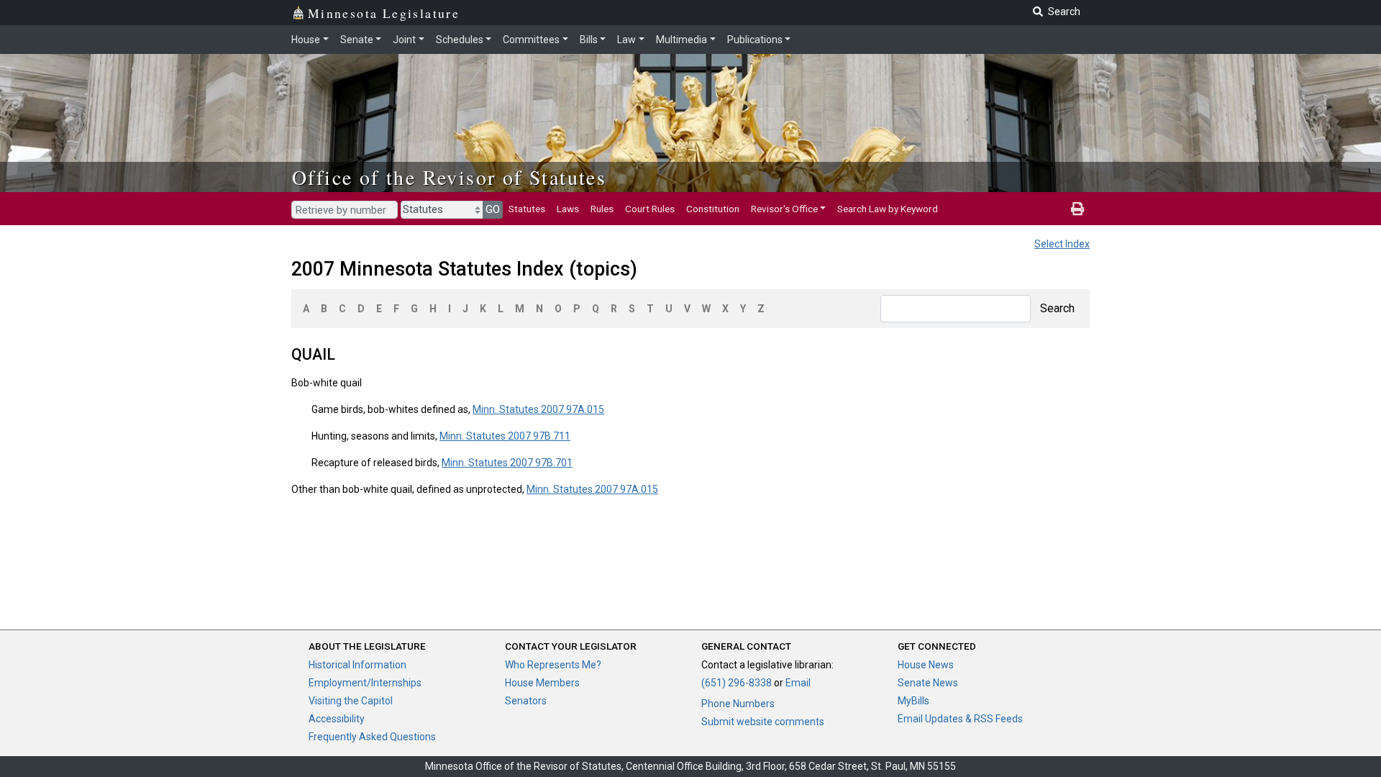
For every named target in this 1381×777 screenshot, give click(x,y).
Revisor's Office (784, 208)
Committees (531, 39)
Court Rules (650, 208)
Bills (589, 39)
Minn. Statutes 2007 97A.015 (538, 409)
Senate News (928, 683)
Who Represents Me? (553, 665)
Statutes (527, 208)
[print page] (1077, 208)
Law (626, 39)
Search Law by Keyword (887, 208)
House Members (542, 683)
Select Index (1062, 244)
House (305, 39)
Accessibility (337, 718)
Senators (526, 700)
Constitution (712, 208)
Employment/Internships (365, 683)
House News (926, 665)
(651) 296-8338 (736, 683)
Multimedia (681, 39)
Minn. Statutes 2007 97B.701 (507, 462)
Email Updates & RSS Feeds (960, 718)
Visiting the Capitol (351, 700)
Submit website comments (762, 721)
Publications (755, 39)
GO (493, 209)
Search (1057, 308)
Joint (404, 39)
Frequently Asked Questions (372, 736)
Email (798, 683)
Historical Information (357, 665)
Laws (568, 208)
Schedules (459, 39)
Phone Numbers (738, 703)
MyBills (913, 700)
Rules (602, 208)
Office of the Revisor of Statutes (449, 177)
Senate (356, 39)
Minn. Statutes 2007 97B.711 (504, 436)
